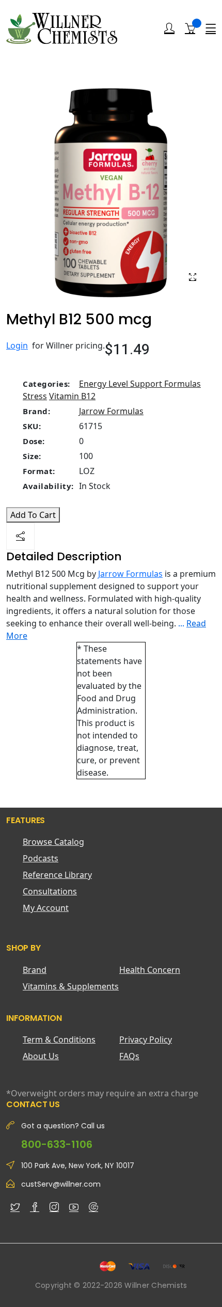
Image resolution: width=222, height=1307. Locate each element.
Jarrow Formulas (111, 411)
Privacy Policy (145, 1039)
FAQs (129, 1056)
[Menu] (210, 28)
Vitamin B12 (72, 396)
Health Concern (149, 969)
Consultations (50, 891)
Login (17, 345)
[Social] (20, 536)
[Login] (169, 28)
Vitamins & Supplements (71, 986)
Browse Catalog (53, 841)
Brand (34, 969)
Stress (35, 396)
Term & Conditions (59, 1039)
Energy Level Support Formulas (140, 383)
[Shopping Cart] (190, 28)
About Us (41, 1056)
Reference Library (57, 874)
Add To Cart (33, 515)
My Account (46, 908)
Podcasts (40, 858)
